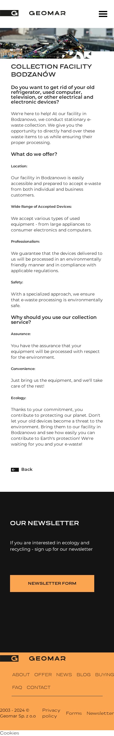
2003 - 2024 (12, 710)
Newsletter (100, 713)
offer (43, 674)
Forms (74, 713)
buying (104, 674)
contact (38, 687)
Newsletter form (52, 583)
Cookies (9, 733)
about (21, 674)
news (64, 674)
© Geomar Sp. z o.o (18, 713)
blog (84, 674)
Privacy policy (51, 713)
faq (17, 687)
